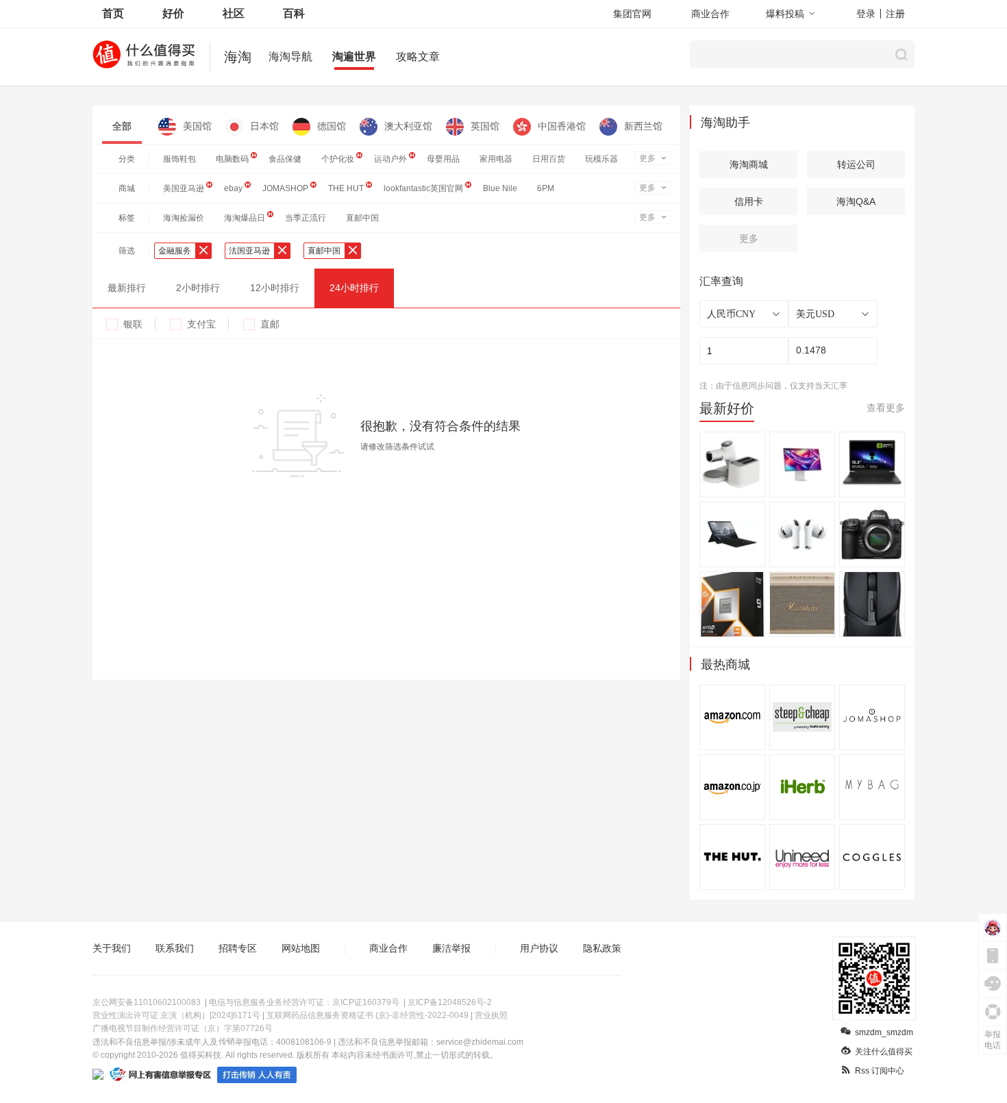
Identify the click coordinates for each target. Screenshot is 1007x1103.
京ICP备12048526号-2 (450, 1002)
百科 (294, 13)
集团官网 (632, 13)
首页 (113, 13)
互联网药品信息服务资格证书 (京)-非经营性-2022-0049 (367, 1015)
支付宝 (201, 324)
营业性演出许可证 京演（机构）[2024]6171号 (176, 1015)
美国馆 (197, 126)
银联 (132, 324)
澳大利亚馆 (408, 126)
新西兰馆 (643, 126)
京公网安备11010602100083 (146, 1002)
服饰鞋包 (179, 159)
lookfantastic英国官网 (423, 188)
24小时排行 (354, 287)
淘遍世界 (354, 56)
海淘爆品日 (244, 218)
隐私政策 (602, 948)
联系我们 (175, 948)
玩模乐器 (601, 159)
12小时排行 (274, 287)
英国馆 (485, 126)
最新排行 (127, 287)
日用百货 (548, 159)
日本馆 (264, 126)
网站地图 (301, 948)
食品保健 (285, 159)
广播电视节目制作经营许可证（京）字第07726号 (182, 1028)
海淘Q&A (855, 201)
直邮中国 (362, 218)
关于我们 (111, 948)
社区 (234, 13)
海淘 (237, 56)
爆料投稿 (785, 13)
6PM (545, 188)
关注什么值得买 (883, 1051)
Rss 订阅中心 (879, 1071)
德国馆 (331, 126)
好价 (173, 13)
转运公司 (856, 164)
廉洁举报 (451, 948)
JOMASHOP (285, 188)
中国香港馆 (562, 126)
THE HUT (346, 188)
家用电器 (496, 159)
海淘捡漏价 (183, 218)
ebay (233, 188)
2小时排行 (198, 287)
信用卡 (748, 201)
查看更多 (886, 407)
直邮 (269, 324)
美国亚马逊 (183, 188)
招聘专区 (238, 948)
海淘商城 (749, 164)
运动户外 (390, 159)
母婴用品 (443, 159)
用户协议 (539, 948)
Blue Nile (500, 188)
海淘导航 (290, 56)
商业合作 (710, 13)
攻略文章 (418, 56)
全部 (122, 126)
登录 (865, 13)
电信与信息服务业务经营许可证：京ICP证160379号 (304, 1002)
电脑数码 (232, 159)
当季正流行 (305, 218)
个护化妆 (337, 159)
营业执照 (491, 1015)
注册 (895, 13)
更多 (647, 158)
